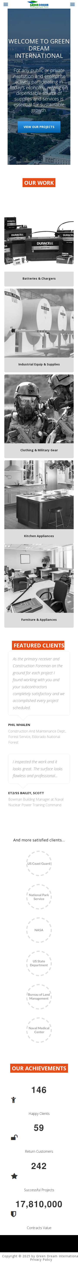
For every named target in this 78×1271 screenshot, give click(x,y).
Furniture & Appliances (39, 620)
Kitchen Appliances (39, 536)
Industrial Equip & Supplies (39, 364)
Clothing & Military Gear (39, 450)
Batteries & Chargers (39, 278)
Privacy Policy (41, 1259)
